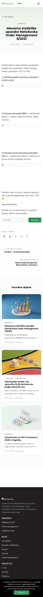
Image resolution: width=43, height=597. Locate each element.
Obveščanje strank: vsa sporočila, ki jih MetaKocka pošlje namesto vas (19, 384)
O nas (4, 568)
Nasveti (5, 553)
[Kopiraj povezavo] (27, 236)
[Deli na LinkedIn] (4, 236)
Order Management (10, 527)
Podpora (5, 576)
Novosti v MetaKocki (16, 378)
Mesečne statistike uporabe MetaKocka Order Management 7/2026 (21, 329)
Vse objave (8, 17)
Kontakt (5, 572)
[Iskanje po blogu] (30, 3)
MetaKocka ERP (8, 522)
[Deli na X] (15, 236)
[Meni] (38, 3)
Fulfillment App (8, 531)
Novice (22, 24)
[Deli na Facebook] (9, 236)
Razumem (21, 592)
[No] (40, 588)
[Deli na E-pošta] (21, 236)
